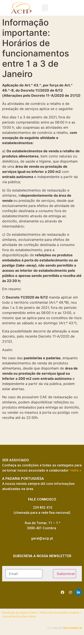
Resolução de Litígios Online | (21, 612)
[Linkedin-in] (78, 592)
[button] (45, 7)
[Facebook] (62, 592)
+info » (75, 470)
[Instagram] (70, 592)
